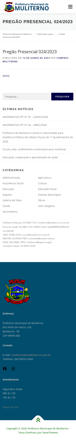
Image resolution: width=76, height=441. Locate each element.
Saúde (6, 206)
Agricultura (44, 177)
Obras (41, 200)
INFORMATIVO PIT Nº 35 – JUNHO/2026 (25, 117)
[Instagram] (13, 370)
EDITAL (6, 75)
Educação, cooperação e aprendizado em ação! (30, 157)
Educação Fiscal (47, 189)
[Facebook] (5, 370)
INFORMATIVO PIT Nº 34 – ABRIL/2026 (25, 125)
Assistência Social (13, 183)
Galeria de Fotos (12, 200)
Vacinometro (10, 211)
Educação (8, 189)
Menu (70, 6)
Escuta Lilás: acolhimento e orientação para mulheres (34, 149)
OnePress (31, 432)
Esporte (7, 194)
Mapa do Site (10, 407)
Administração (11, 177)
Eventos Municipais (49, 194)
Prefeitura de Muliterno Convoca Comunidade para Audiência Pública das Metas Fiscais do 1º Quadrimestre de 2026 (38, 137)
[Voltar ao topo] (38, 420)
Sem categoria (46, 206)
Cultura (42, 183)
